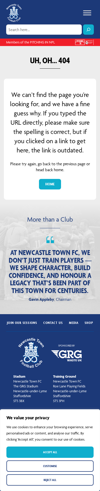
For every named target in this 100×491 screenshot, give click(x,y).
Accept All (50, 452)
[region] (50, 450)
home (50, 183)
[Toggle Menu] (87, 12)
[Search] (88, 29)
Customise (50, 466)
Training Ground (64, 376)
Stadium (19, 376)
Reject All (50, 480)
